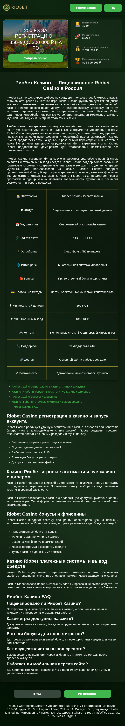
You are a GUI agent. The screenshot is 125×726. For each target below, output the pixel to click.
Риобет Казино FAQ (25, 406)
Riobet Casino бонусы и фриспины (35, 396)
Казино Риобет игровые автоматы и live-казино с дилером (51, 391)
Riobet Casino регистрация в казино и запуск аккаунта (48, 386)
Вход (37, 693)
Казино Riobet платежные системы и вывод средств (47, 401)
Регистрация (86, 7)
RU (113, 7)
